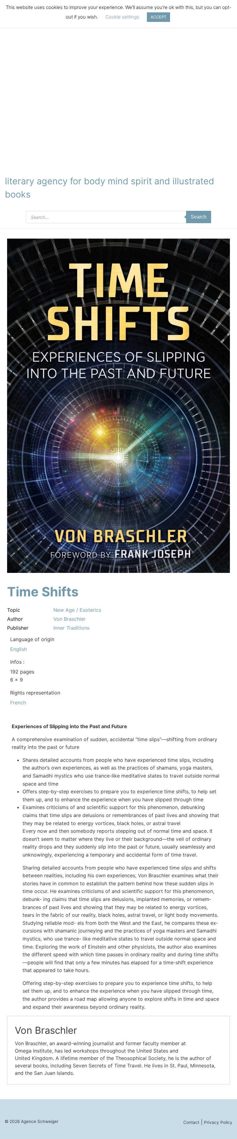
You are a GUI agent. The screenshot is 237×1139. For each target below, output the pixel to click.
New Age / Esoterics (77, 610)
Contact (191, 1122)
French (18, 702)
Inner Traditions (71, 628)
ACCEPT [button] (158, 17)
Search (198, 216)
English (18, 649)
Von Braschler (69, 619)
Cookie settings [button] (122, 17)
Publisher (17, 628)
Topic (13, 610)
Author (15, 619)
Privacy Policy (218, 1122)
